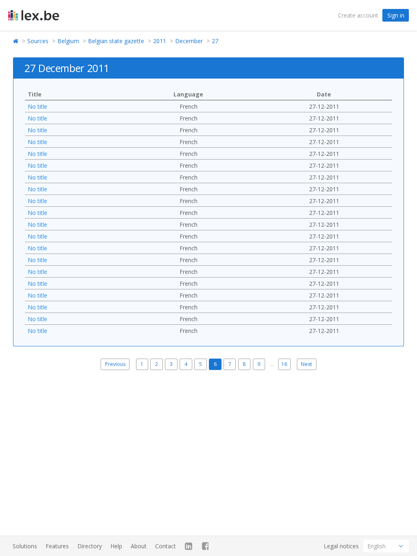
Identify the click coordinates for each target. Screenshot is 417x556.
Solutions (25, 546)
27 (215, 41)
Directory (89, 546)
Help (116, 546)
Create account (358, 15)
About (139, 546)
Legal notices (341, 546)
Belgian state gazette (116, 41)
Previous (115, 364)
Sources (37, 41)
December (189, 41)
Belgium (68, 41)
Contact (165, 546)
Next (306, 364)
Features (57, 546)
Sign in (395, 15)
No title (37, 106)
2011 (159, 41)
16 (284, 364)
